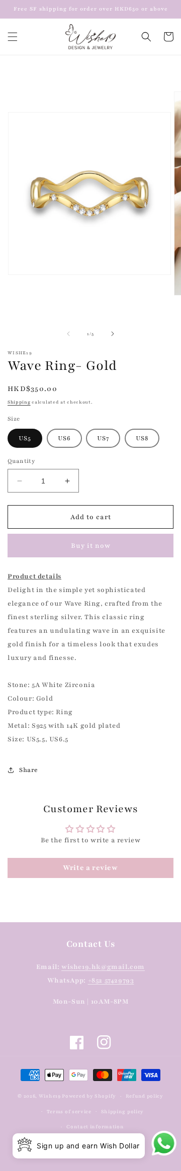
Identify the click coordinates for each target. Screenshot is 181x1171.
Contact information (95, 1126)
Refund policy (144, 1096)
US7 (103, 438)
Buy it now (91, 545)
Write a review (90, 867)
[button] (13, 37)
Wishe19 (50, 1096)
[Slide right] (113, 334)
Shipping (19, 402)
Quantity (21, 461)
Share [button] (28, 770)
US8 (142, 438)
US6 (64, 438)
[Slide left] (68, 334)
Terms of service (69, 1111)
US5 (25, 438)
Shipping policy (122, 1111)
